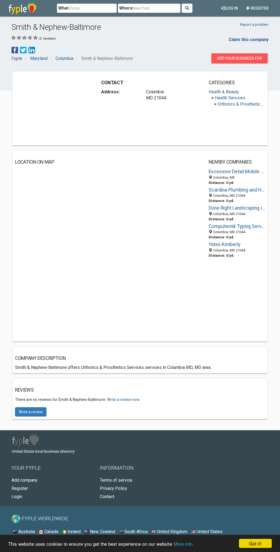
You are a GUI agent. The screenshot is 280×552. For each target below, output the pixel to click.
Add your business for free (239, 59)
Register (259, 8)
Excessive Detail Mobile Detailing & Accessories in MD (237, 171)
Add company (24, 480)
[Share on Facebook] (14, 50)
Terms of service (116, 480)
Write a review (31, 412)
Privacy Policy (113, 488)
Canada (50, 531)
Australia (26, 531)
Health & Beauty (224, 91)
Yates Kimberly (224, 244)
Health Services (230, 97)
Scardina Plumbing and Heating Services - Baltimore (237, 190)
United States (209, 531)
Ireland (73, 531)
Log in (231, 8)
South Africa (135, 531)
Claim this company (249, 39)
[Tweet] (23, 50)
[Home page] (22, 8)
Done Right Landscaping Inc (237, 208)
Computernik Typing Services (237, 226)
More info (182, 543)
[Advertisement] (56, 108)
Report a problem (254, 24)
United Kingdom (171, 531)
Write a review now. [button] (123, 399)
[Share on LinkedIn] (31, 50)
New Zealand (102, 531)
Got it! (255, 543)
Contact (107, 496)
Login (16, 496)
